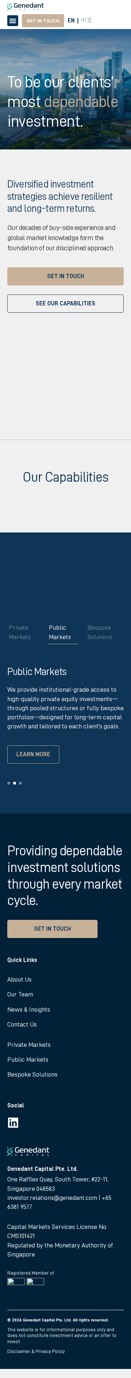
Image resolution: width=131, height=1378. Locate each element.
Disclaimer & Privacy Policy (36, 1351)
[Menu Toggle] (12, 20)
